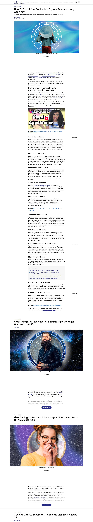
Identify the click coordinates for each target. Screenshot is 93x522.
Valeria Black (17, 17)
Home (15, 6)
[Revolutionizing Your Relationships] (19, 2)
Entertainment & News (47, 2)
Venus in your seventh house (42, 185)
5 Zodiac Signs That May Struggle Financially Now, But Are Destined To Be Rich (44, 273)
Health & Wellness (56, 2)
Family (40, 2)
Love (26, 2)
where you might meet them (53, 74)
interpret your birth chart (39, 77)
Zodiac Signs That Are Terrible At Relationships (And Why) (45, 270)
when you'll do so (33, 76)
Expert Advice (70, 2)
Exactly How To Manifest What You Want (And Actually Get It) (45, 276)
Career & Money (63, 2)
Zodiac (29, 2)
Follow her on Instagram (49, 310)
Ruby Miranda (17, 423)
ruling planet (42, 94)
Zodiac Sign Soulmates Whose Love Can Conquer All (47, 305)
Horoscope (34, 2)
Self (38, 2)
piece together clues (54, 73)
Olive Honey (16, 327)
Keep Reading (46, 407)
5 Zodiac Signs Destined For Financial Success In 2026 (43, 278)
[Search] (76, 2)
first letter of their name (48, 76)
